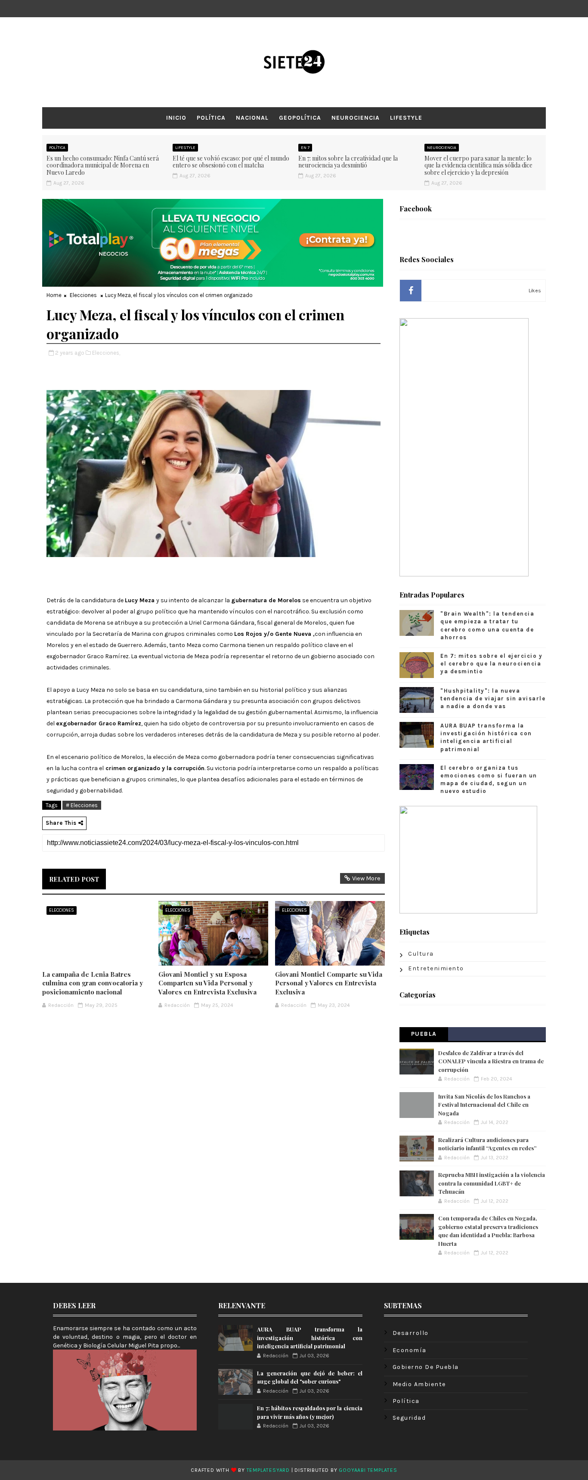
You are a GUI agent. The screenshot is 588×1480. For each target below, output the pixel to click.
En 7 (305, 147)
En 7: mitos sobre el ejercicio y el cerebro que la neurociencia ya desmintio (491, 664)
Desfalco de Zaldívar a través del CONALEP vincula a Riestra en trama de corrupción (491, 1061)
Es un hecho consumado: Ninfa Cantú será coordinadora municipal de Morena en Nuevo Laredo (102, 165)
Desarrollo (411, 1333)
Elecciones (83, 295)
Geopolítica (300, 117)
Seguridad (409, 1417)
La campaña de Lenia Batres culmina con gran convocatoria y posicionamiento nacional (92, 983)
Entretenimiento (436, 968)
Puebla (424, 1033)
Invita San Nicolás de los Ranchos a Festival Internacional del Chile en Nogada (484, 1105)
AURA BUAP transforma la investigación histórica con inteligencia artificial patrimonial (309, 1337)
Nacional (252, 117)
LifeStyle (406, 117)
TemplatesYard (268, 1470)
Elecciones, (106, 353)
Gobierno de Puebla (426, 1367)
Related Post (74, 879)
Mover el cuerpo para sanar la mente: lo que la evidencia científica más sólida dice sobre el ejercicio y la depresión (478, 165)
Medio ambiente (419, 1384)
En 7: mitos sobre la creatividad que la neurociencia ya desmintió (348, 162)
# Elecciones (82, 805)
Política (211, 117)
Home (54, 295)
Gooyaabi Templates (368, 1470)
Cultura (421, 953)
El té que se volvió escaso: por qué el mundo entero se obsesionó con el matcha (231, 162)
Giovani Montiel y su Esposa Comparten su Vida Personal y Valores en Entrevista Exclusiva (207, 983)
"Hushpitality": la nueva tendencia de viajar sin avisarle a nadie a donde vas (492, 698)
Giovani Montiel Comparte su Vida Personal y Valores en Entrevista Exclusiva (328, 983)
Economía (410, 1350)
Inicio (176, 117)
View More (366, 878)
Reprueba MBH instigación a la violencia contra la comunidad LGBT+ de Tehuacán (491, 1183)
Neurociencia (355, 117)
